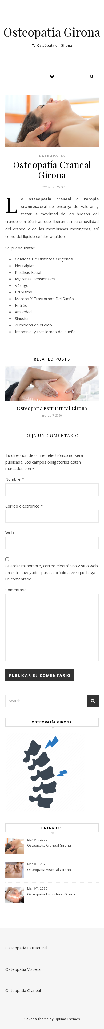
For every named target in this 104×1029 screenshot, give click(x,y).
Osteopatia (52, 155)
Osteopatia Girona (52, 32)
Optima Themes (67, 1018)
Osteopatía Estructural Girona (52, 408)
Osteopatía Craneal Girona (49, 845)
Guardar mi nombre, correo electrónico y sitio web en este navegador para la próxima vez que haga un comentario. (51, 572)
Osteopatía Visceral (23, 969)
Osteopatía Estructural (26, 947)
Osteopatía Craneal (23, 990)
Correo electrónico (24, 506)
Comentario (16, 589)
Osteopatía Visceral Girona (49, 869)
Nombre (14, 479)
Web (9, 532)
